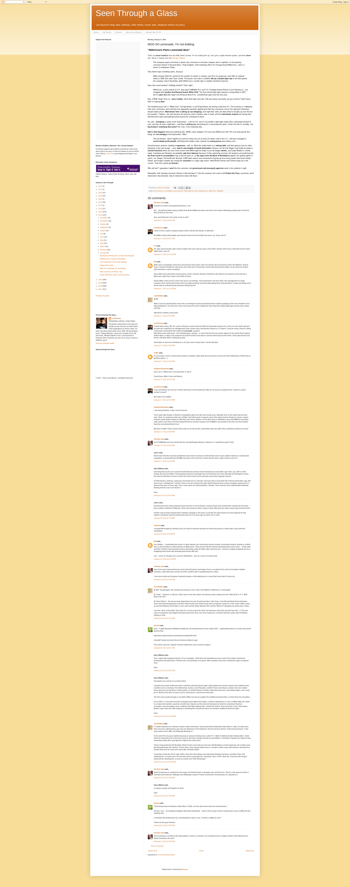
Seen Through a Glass (136, 13)
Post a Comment (157, 846)
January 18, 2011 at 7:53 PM (164, 518)
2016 (100, 202)
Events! (118, 32)
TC (155, 246)
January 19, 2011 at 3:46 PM (164, 796)
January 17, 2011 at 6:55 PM (164, 461)
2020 (100, 193)
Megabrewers (203, 191)
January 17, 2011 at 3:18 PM (164, 316)
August (103, 231)
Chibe (156, 353)
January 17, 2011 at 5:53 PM (164, 432)
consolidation (168, 191)
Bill (155, 262)
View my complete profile (105, 343)
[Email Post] (175, 187)
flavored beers (178, 191)
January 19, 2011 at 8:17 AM (164, 648)
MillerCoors (212, 191)
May (102, 240)
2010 (100, 280)
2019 (100, 196)
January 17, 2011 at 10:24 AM (165, 254)
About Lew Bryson (134, 32)
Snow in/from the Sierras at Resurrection (115, 275)
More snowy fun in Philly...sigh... (111, 272)
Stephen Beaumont (161, 369)
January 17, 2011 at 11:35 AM (165, 289)
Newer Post (152, 851)
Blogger (185, 869)
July (101, 234)
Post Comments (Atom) (166, 855)
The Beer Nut (159, 203)
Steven (156, 625)
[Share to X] (184, 187)
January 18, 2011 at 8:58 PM (164, 534)
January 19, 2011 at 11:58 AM (165, 762)
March (102, 246)
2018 (100, 199)
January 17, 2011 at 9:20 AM (164, 220)
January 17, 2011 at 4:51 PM (164, 379)
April (102, 243)
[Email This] (179, 187)
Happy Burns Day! (106, 265)
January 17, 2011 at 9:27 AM (164, 238)
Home (96, 32)
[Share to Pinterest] (189, 187)
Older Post (250, 851)
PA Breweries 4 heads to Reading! (112, 259)
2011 (100, 215)
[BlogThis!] (181, 187)
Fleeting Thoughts (102, 296)
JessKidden (158, 296)
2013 (100, 209)
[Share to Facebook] (187, 187)
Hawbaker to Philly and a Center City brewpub (117, 256)
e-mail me (109, 154)
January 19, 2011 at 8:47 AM (164, 671)
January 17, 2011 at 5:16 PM (164, 400)
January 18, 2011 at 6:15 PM (164, 495)
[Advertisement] (112, 305)
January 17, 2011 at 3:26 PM (164, 345)
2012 (100, 212)
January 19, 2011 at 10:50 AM (165, 716)
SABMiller (220, 191)
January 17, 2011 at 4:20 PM (164, 361)
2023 (100, 186)
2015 (100, 205)
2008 (100, 286)
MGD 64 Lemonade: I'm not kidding (113, 268)
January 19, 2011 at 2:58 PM (164, 778)
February (103, 250)
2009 (100, 283)
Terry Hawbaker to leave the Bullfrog (113, 262)
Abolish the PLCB (153, 32)
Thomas (157, 525)
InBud (186, 191)
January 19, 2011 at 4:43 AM (164, 580)
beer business (158, 191)
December (104, 218)
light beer (192, 191)
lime (196, 191)
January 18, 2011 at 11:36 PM (165, 559)
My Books (107, 32)
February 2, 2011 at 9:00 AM (164, 841)
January (103, 253)
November (104, 221)
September (104, 227)
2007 (100, 289)
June (102, 237)
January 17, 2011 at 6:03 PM (164, 445)
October (103, 224)
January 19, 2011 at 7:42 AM (164, 618)
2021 (100, 189)
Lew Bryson (158, 228)
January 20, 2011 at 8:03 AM (164, 825)
